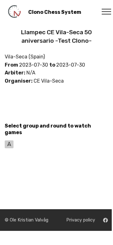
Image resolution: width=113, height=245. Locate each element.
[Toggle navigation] (103, 11)
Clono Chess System (54, 12)
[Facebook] (105, 220)
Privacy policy (80, 220)
